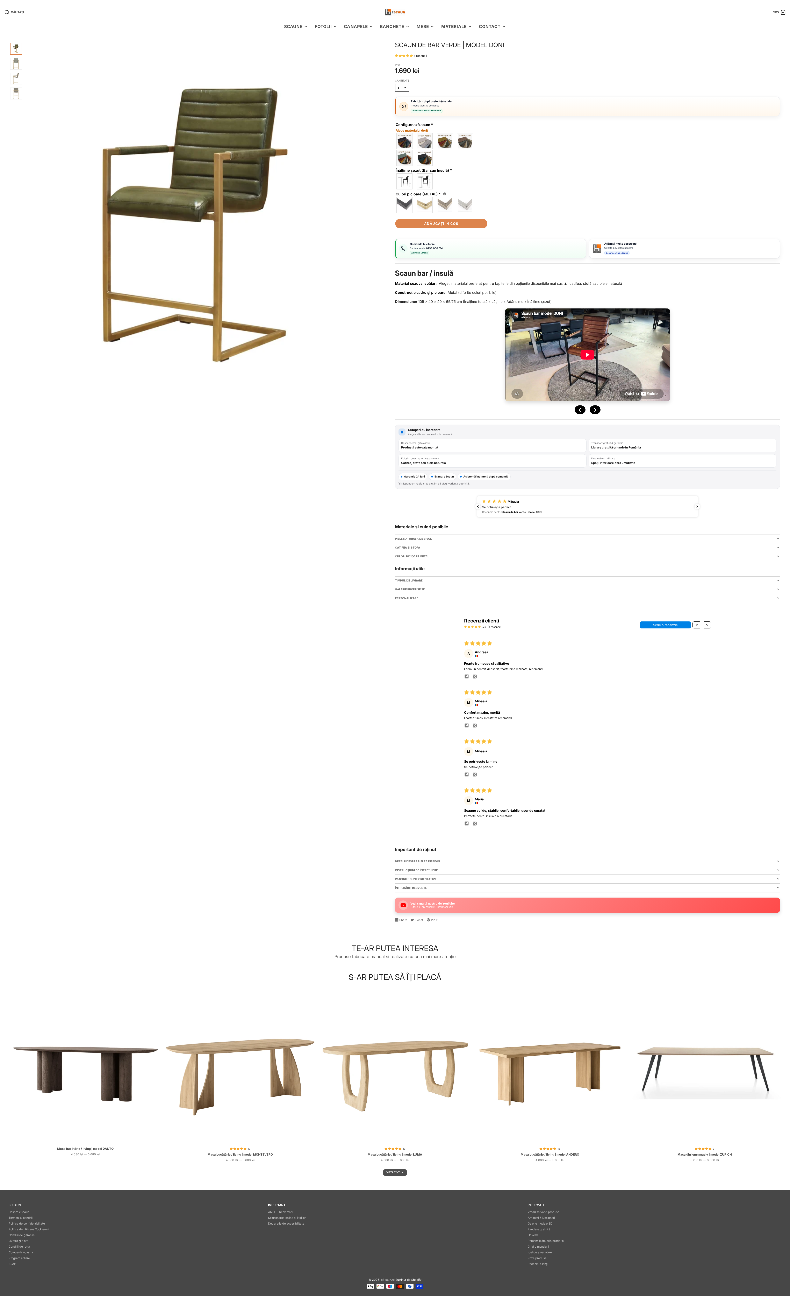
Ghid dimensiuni (538, 1246)
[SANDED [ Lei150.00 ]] (465, 205)
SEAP (12, 1264)
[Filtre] (696, 624)
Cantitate (402, 80)
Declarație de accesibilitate (286, 1223)
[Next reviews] (697, 506)
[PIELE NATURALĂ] (425, 158)
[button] (404, 55)
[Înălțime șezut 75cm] (425, 181)
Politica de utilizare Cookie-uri (29, 1229)
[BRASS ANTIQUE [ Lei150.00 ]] (425, 205)
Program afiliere (19, 1258)
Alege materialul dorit (412, 130)
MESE (423, 26)
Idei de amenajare (540, 1252)
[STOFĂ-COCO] (465, 141)
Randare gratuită (539, 1229)
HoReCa (533, 1235)
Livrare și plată (18, 1240)
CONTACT (490, 26)
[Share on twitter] (474, 676)
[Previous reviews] (478, 506)
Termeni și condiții (21, 1217)
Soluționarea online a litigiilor (287, 1217)
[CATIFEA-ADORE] (405, 141)
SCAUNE (293, 26)
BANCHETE (392, 26)
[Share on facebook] (466, 677)
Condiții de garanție (22, 1235)
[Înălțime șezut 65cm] (405, 181)
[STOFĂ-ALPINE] (425, 141)
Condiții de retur (19, 1246)
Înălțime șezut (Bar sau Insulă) (424, 170)
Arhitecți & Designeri (541, 1217)
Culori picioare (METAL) (420, 193)
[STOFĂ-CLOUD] (405, 158)
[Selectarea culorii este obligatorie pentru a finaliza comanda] (444, 193)
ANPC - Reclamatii (280, 1212)
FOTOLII (323, 26)
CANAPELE (356, 26)
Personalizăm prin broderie (546, 1240)
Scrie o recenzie (665, 625)
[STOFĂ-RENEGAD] (445, 141)
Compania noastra (21, 1252)
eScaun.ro (388, 1279)
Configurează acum (414, 127)
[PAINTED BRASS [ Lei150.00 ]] (445, 205)
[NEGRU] (405, 205)
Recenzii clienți (537, 1264)
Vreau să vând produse (543, 1212)
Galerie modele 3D (540, 1223)
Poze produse (537, 1258)
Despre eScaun (19, 1212)
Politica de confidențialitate (27, 1223)
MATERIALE (454, 26)
